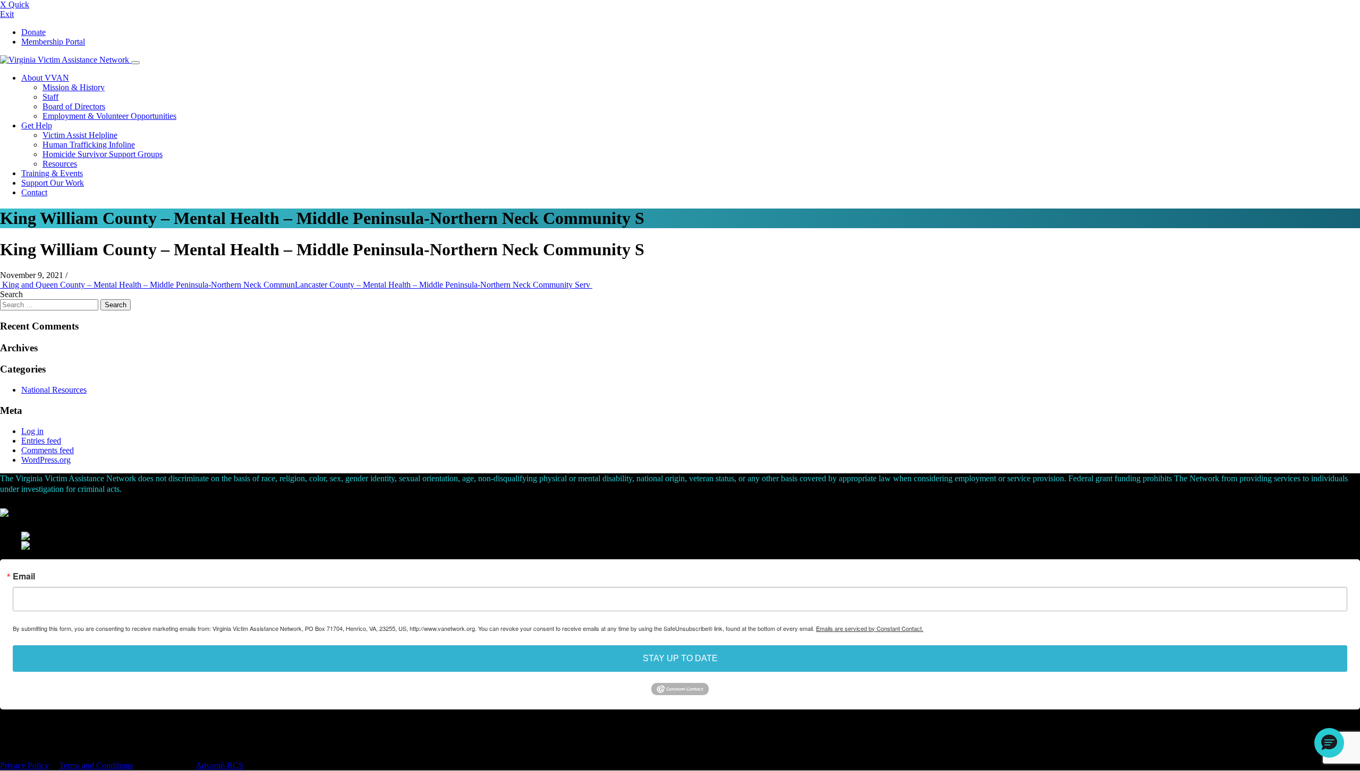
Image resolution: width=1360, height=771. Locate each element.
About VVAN (45, 77)
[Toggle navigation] (135, 62)
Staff (50, 96)
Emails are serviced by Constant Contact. (869, 628)
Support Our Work (52, 182)
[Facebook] (2, 727)
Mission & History (73, 87)
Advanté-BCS (219, 765)
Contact (34, 192)
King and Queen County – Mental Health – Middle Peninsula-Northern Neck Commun (147, 284)
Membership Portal (53, 41)
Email (24, 576)
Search (11, 294)
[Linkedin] (8, 727)
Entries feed (41, 440)
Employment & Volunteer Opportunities (109, 115)
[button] (1329, 743)
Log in (32, 431)
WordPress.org (46, 459)
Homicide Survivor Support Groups (102, 154)
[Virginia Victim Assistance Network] (65, 59)
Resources (59, 163)
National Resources (54, 389)
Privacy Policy (24, 765)
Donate (33, 32)
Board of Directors (73, 106)
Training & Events (52, 173)
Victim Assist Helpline (79, 135)
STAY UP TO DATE (680, 658)
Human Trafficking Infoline (88, 144)
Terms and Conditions (96, 765)
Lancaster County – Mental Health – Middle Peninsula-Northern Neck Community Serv (443, 284)
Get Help (36, 125)
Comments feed (47, 450)
